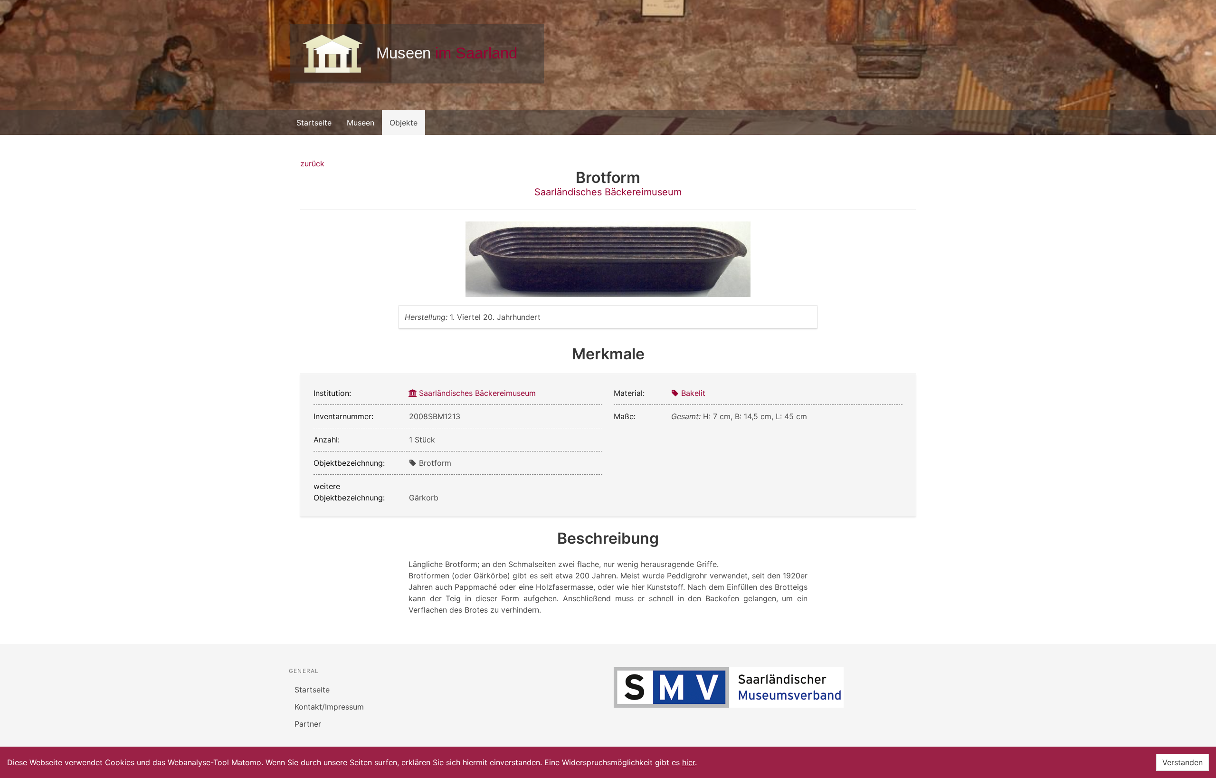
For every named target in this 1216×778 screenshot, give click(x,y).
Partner (307, 724)
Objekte (404, 122)
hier (688, 762)
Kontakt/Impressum (329, 706)
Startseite (314, 122)
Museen (360, 122)
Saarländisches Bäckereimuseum (608, 192)
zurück (312, 163)
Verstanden (1182, 762)
